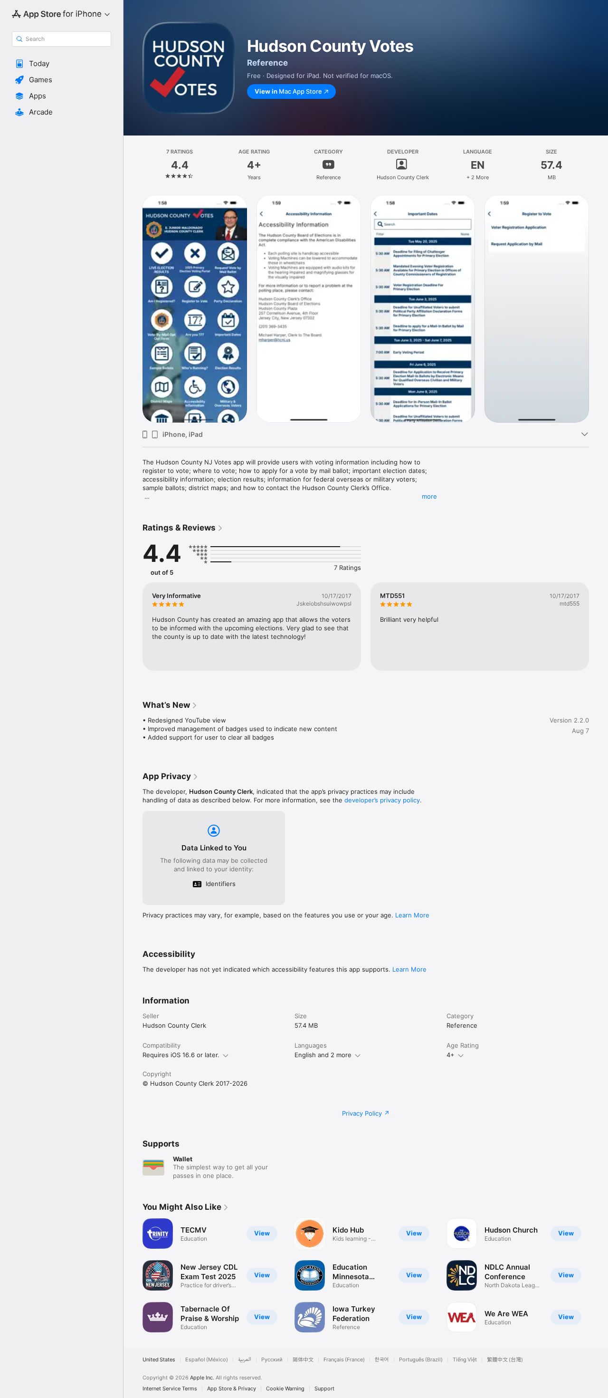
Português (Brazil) (421, 1359)
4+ (450, 1055)
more (429, 496)
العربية (244, 1359)
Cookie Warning (285, 1388)
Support (324, 1388)
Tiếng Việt (465, 1359)
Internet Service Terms (169, 1388)
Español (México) (206, 1359)
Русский (272, 1359)
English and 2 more (323, 1055)
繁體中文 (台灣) (505, 1359)
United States (158, 1359)
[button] (61, 64)
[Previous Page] (133, 308)
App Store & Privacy (231, 1388)
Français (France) (344, 1359)
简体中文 (303, 1359)
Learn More (412, 915)
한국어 (382, 1359)
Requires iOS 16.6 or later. (180, 1055)
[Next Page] (598, 308)
